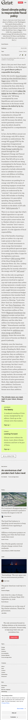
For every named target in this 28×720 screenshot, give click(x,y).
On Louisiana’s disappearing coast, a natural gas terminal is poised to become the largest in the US (14, 510)
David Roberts (4, 44)
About (2, 666)
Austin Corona (4, 539)
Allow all (14, 712)
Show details (20, 708)
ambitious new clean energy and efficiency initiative (12, 332)
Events (3, 687)
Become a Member (5, 689)
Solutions (3, 651)
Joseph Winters (5, 528)
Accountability (4, 653)
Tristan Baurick (7, 516)
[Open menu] (25, 2)
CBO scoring (15, 258)
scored (12, 141)
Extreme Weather (5, 655)
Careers (3, 672)
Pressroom (4, 676)
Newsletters (4, 685)
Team (2, 668)
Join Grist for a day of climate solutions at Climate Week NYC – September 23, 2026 (13, 597)
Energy (3, 647)
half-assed (20, 271)
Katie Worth (17, 550)
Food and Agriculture (13, 476)
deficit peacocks (12, 208)
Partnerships (4, 674)
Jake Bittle (3, 613)
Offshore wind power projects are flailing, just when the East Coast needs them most (13, 535)
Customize (13, 717)
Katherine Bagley (5, 590)
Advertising (4, 691)
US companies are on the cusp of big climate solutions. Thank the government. (13, 608)
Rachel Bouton (4, 601)
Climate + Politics (23, 51)
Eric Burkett (4, 476)
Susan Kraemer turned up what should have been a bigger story (14, 78)
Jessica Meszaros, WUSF (7, 550)
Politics (3, 649)
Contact (3, 670)
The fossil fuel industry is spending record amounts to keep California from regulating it (13, 523)
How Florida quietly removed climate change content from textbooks (12, 546)
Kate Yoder (6, 581)
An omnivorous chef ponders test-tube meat (13, 471)
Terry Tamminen (15, 305)
